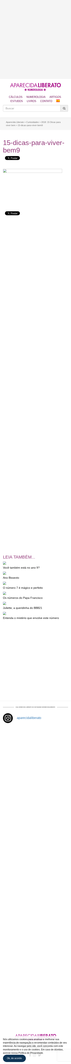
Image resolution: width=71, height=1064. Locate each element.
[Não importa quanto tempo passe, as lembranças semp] (35, 783)
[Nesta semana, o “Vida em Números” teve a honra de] (35, 746)
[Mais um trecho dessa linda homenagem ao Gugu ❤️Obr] (35, 969)
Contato (46, 101)
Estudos (16, 101)
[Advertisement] (35, 39)
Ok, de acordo (14, 1058)
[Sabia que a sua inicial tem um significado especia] (35, 820)
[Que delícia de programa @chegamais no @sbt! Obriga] (35, 857)
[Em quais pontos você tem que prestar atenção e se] (35, 1006)
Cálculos (15, 96)
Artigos (55, 96)
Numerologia (36, 96)
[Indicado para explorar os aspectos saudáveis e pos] (35, 932)
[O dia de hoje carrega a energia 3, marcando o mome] (35, 895)
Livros (31, 101)
